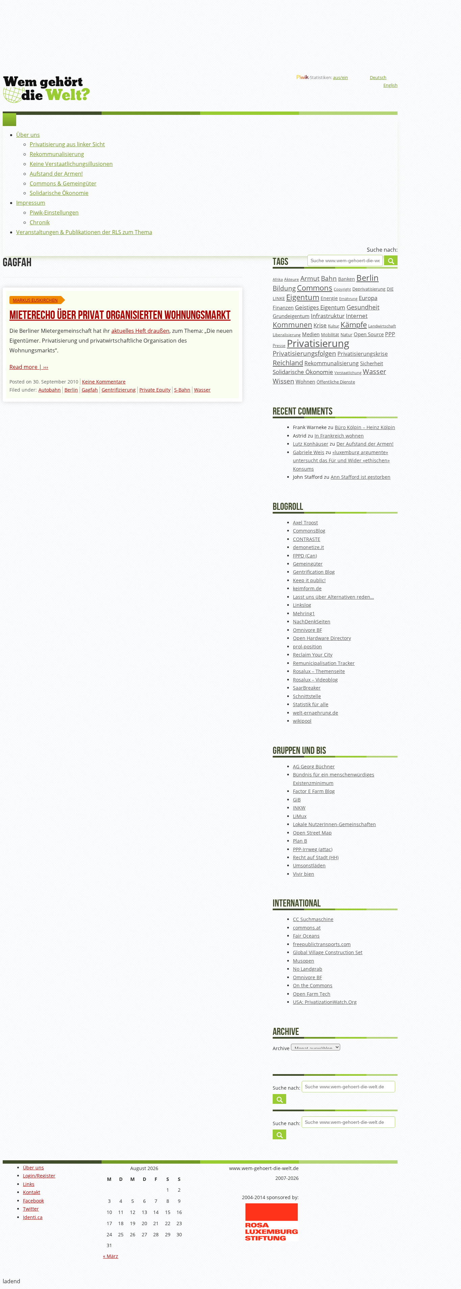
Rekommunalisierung (57, 154)
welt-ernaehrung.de (315, 713)
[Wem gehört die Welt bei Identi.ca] (258, 77)
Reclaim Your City (312, 654)
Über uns (28, 135)
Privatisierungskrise (362, 353)
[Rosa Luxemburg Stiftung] (272, 1239)
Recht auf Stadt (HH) (315, 857)
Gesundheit (363, 307)
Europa (368, 298)
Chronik (40, 222)
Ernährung (348, 298)
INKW (299, 807)
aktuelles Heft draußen (140, 330)
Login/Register (39, 1175)
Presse (279, 345)
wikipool (302, 721)
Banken (346, 279)
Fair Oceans (306, 936)
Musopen (303, 961)
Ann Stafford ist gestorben (360, 477)
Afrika (278, 279)
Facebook (33, 1200)
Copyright (342, 289)
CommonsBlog (309, 530)
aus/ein (340, 77)
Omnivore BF (307, 630)
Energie (329, 298)
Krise (320, 325)
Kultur (333, 325)
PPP (390, 334)
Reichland (288, 362)
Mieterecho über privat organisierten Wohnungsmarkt (120, 315)
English (390, 85)
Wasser (202, 390)
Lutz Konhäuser (310, 444)
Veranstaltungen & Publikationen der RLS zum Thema (84, 232)
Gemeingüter (308, 564)
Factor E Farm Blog (314, 791)
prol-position (307, 646)
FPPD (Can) (305, 555)
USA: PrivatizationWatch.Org (325, 1002)
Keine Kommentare (104, 381)
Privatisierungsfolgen (304, 353)
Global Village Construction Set (327, 952)
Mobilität (330, 335)
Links (28, 1184)
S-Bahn (182, 390)
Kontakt (31, 1192)
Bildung (284, 288)
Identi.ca (33, 1217)
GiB (297, 799)
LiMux (299, 816)
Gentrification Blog (314, 572)
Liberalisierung (287, 334)
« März (110, 1256)
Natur (346, 334)
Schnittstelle (307, 696)
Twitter (31, 1209)
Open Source (369, 334)
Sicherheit (371, 363)
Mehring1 (304, 613)
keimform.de (307, 588)
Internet (357, 316)
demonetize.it (308, 547)
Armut (310, 278)
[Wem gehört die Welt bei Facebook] (237, 77)
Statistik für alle (310, 704)
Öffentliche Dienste (336, 382)
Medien (311, 334)
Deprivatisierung (368, 289)
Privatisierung (318, 343)
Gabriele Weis (308, 452)
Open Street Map (312, 832)
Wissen (283, 381)
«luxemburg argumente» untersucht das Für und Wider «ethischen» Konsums (341, 460)
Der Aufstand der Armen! (365, 444)
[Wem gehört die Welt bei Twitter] (247, 77)
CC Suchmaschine (313, 919)
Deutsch (378, 77)
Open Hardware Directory (322, 638)
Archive (281, 1048)
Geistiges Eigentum (320, 307)
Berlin (71, 390)
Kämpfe (354, 324)
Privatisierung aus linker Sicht (67, 144)
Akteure (291, 279)
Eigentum (302, 297)
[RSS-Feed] (269, 77)
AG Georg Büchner (314, 766)
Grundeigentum (291, 316)
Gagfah (90, 390)
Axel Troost (305, 522)
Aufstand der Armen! (56, 173)
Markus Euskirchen (35, 300)
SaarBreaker (307, 688)
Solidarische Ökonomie (59, 193)
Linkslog (302, 605)
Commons (314, 288)
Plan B (300, 841)
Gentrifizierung (119, 390)
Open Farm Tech (311, 994)
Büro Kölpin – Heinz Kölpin (365, 427)
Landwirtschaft (382, 325)
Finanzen (283, 307)
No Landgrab (307, 969)
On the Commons (312, 985)
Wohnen (305, 381)
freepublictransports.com (322, 944)
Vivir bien (303, 874)
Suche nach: (382, 249)
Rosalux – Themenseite (319, 671)
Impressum (30, 202)
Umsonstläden (309, 865)
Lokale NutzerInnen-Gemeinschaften (334, 824)
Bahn (329, 278)
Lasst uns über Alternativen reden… (333, 597)
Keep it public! (309, 580)
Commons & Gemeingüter (63, 183)
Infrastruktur (328, 316)
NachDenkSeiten (311, 621)
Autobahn (49, 390)
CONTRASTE (306, 539)
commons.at (307, 927)
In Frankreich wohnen (339, 435)
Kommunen (292, 324)
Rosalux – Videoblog (315, 679)
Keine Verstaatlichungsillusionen (71, 164)
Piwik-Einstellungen (54, 212)
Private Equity (154, 390)
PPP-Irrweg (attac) (312, 849)
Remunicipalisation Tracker (324, 663)
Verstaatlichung (347, 372)
